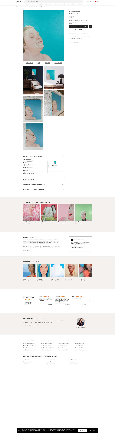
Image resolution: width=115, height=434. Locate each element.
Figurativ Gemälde (74, 364)
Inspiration (62, 4)
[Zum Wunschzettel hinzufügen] (90, 26)
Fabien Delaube (41, 279)
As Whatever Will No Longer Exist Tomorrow (32, 221)
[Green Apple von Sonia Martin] (29, 270)
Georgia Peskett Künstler (46, 343)
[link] (82, 1)
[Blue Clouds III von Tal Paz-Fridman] (57, 270)
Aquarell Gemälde (50, 364)
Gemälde (28, 4)
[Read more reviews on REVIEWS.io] (28, 304)
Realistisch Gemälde (33, 6)
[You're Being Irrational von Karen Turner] (66, 212)
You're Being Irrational (62, 221)
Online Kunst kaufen (20, 6)
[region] (62, 300)
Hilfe (39, 62)
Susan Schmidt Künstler (63, 343)
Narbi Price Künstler (27, 347)
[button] (35, 300)
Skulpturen (48, 4)
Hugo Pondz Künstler (63, 349)
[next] (90, 212)
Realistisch (27, 162)
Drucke (33, 4)
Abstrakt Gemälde (74, 359)
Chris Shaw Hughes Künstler (47, 347)
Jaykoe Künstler (61, 347)
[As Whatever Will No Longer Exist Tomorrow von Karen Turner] (31, 212)
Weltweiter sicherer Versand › (76, 35)
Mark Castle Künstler (62, 345)
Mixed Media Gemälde (51, 359)
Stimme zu (82, 430)
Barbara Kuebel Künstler (46, 349)
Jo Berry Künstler (79, 345)
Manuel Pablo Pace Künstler (29, 345)
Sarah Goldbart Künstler (28, 349)
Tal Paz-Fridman (55, 279)
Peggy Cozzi (82, 279)
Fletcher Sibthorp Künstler (81, 349)
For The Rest (43, 221)
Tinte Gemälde (26, 364)
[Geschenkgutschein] (90, 1)
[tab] (43, 156)
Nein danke (92, 430)
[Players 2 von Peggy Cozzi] (85, 270)
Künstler (55, 4)
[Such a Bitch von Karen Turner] (83, 212)
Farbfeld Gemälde (74, 361)
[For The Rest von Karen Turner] (49, 212)
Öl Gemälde (49, 361)
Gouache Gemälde (27, 361)
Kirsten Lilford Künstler (80, 347)
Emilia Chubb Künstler (80, 343)
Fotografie (40, 4)
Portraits (28, 164)
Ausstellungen (70, 4)
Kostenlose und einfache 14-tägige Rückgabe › (79, 33)
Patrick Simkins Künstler (46, 345)
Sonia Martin (26, 279)
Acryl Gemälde (26, 359)
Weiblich (32, 164)
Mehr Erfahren (28, 431)
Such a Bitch (77, 221)
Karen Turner (41, 6)
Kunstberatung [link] (80, 4)
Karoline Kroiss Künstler (28, 343)
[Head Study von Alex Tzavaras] (71, 270)
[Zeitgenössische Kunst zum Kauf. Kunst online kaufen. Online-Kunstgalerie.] (19, 2)
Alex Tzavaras (69, 279)
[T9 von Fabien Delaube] (43, 270)
